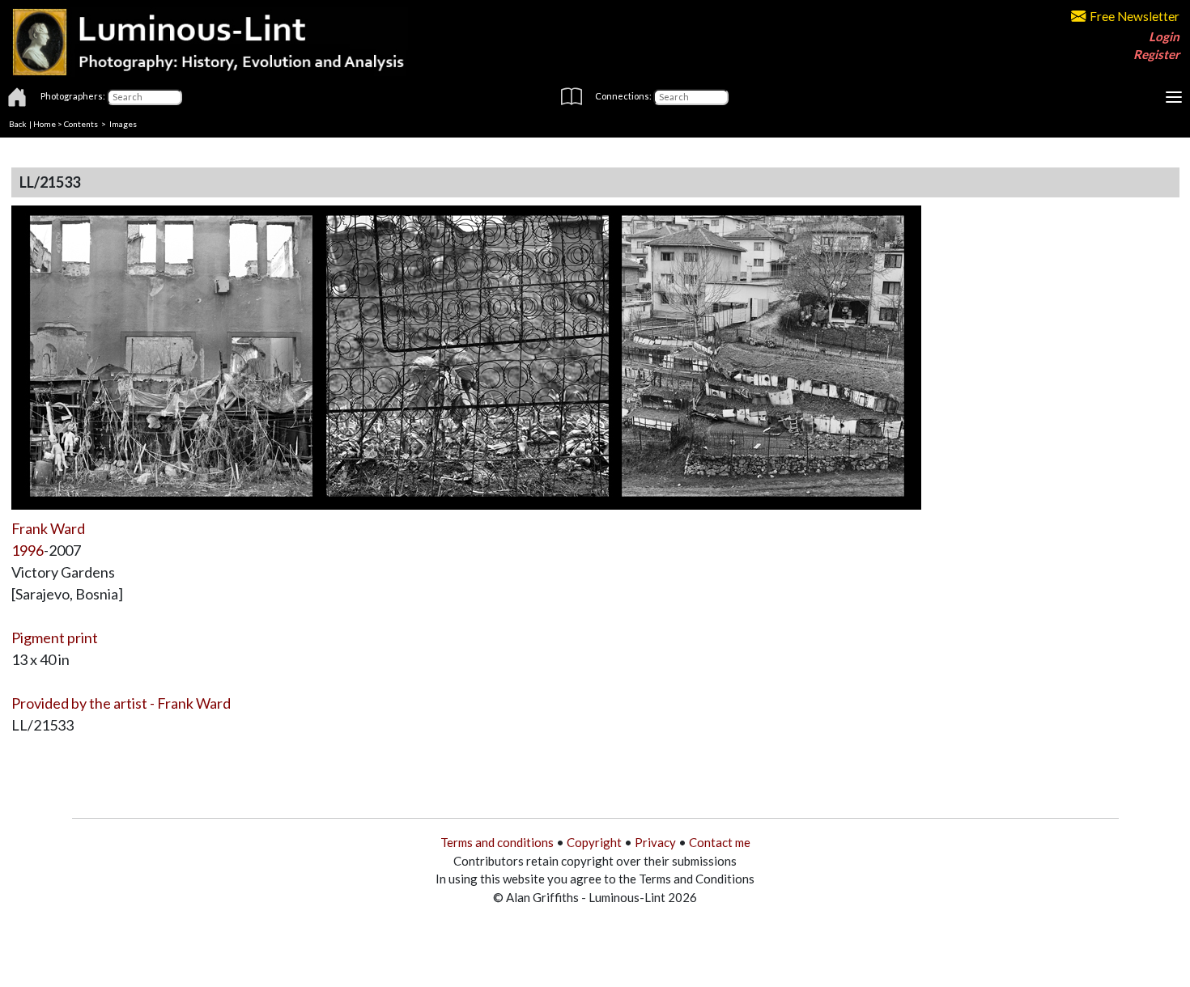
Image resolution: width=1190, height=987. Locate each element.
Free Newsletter (1134, 16)
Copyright (594, 842)
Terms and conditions (497, 842)
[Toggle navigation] (1174, 97)
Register (1156, 54)
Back (18, 124)
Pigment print (54, 637)
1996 (27, 550)
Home (44, 124)
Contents (81, 124)
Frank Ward (48, 528)
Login (1164, 36)
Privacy (655, 842)
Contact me (719, 842)
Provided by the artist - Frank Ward (121, 703)
